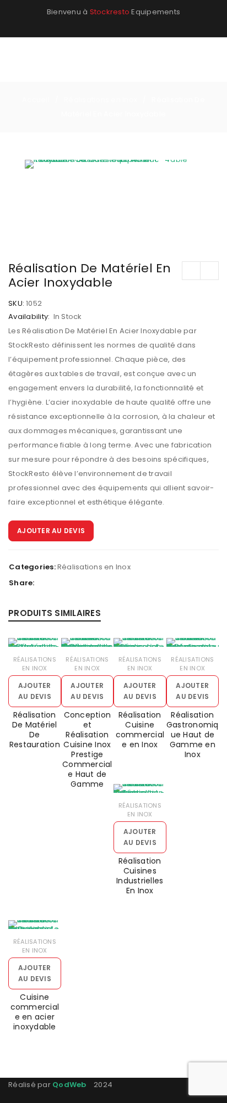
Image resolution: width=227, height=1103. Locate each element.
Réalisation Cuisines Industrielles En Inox (139, 875)
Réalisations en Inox (100, 99)
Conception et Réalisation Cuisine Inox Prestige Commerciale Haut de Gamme (87, 749)
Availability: (29, 317)
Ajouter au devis (51, 530)
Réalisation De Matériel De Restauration (34, 729)
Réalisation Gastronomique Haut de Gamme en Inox (192, 734)
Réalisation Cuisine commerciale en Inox (140, 729)
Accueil (36, 99)
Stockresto (110, 12)
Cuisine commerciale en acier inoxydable (35, 1012)
